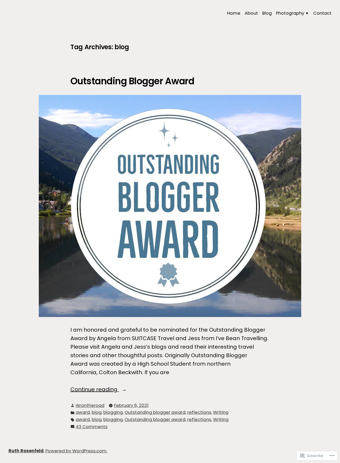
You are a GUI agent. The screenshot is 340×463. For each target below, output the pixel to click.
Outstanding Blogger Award (132, 81)
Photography (290, 13)
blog (96, 412)
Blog (267, 13)
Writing (220, 412)
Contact (322, 13)
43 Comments (92, 427)
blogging (113, 412)
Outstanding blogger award (155, 412)
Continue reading (94, 389)
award (83, 412)
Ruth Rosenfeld (26, 451)
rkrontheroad (90, 405)
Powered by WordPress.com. (76, 451)
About (251, 13)
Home (233, 13)
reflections (199, 412)
